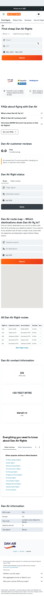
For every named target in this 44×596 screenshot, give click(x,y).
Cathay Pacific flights (12, 487)
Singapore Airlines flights (14, 475)
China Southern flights (13, 469)
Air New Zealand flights (13, 460)
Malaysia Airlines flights (13, 484)
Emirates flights (11, 478)
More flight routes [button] (22, 348)
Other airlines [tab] (9, 447)
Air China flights (11, 490)
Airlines (22, 551)
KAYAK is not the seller (11, 573)
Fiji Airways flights (11, 472)
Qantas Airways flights (13, 466)
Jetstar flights (10, 463)
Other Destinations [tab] (25, 447)
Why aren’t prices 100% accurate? (16, 581)
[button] (41, 8)
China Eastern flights (12, 481)
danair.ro (22, 412)
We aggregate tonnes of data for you (17, 577)
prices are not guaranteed (10, 567)
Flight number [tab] (15, 181)
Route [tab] (5, 181)
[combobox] (24, 187)
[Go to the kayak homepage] (14, 14)
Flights (15, 551)
